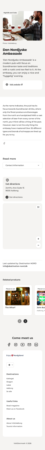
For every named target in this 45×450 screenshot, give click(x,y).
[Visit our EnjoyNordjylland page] (23, 345)
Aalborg (9, 388)
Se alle (9, 391)
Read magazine (12, 406)
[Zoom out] (38, 245)
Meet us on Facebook (15, 409)
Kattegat (10, 379)
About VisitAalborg (14, 423)
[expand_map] (38, 207)
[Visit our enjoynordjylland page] (9, 345)
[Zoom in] (38, 239)
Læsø (8, 385)
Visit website (15, 84)
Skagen (9, 382)
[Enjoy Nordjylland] (14, 355)
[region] (22, 226)
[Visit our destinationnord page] (36, 345)
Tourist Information (14, 426)
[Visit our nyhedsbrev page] (29, 345)
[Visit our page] (16, 345)
